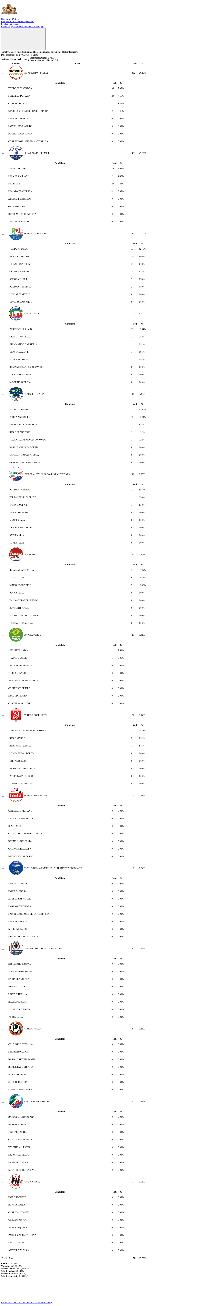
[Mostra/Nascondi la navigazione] (23, 39)
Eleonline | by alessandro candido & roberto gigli (22, 26)
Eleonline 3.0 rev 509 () (26, 1302)
